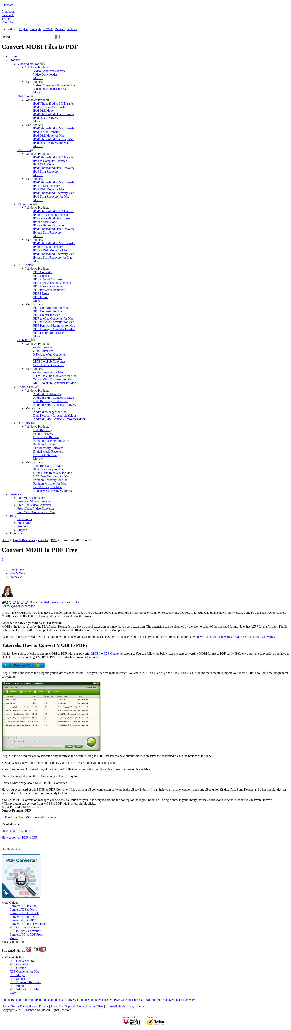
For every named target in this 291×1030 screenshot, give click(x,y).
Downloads (24, 519)
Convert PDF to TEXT (24, 913)
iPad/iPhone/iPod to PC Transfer (53, 103)
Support (22, 530)
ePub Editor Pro (43, 351)
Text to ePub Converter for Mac (53, 379)
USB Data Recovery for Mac (51, 476)
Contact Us (84, 1006)
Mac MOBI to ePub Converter (255, 636)
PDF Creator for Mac (46, 315)
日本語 (48, 29)
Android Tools (26, 387)
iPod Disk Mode (43, 164)
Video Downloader (45, 74)
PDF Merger (41, 293)
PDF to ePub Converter (48, 286)
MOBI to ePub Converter (49, 361)
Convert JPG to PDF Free (26, 934)
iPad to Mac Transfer (46, 132)
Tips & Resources (24, 540)
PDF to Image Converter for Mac (54, 329)
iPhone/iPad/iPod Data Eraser (51, 218)
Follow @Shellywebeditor (18, 606)
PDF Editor (40, 297)
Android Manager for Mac (49, 412)
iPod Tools (24, 150)
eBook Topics (70, 602)
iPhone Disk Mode (45, 221)
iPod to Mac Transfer (46, 185)
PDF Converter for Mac (48, 311)
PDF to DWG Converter (25, 931)
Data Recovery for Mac (48, 465)
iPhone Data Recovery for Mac (52, 257)
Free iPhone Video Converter (35, 508)
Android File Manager (47, 394)
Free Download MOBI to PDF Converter (31, 817)
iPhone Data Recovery (47, 232)
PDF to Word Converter (48, 279)
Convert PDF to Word (23, 909)
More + (38, 78)
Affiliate (98, 1006)
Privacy (43, 1006)
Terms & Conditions (24, 1006)
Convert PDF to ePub (23, 906)
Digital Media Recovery (48, 451)
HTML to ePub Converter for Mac (54, 376)
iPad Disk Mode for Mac (48, 135)
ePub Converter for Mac (48, 372)
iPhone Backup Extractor (49, 225)
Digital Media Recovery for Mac (53, 490)
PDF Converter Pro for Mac (50, 307)
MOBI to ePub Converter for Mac (54, 383)
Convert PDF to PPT (23, 920)
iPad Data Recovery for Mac (51, 142)
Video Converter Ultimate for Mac (54, 85)
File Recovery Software (48, 448)
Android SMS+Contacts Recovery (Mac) (59, 419)
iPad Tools (24, 96)
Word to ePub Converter (48, 365)
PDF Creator (41, 275)
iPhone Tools (25, 204)
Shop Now (24, 522)
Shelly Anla (50, 602)
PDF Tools (24, 265)
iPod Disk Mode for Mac (49, 189)
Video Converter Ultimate (49, 71)
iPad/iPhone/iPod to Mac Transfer (54, 128)
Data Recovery (42, 430)
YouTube (7, 22)
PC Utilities (24, 423)
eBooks (43, 540)
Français (35, 29)
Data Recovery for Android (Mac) (54, 415)
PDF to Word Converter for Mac (53, 322)
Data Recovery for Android (50, 401)
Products (15, 60)
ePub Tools (24, 340)
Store (13, 515)
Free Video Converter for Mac (36, 512)
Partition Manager (44, 444)
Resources (16, 533)
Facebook (8, 15)
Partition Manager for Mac (49, 483)
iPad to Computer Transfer (49, 107)
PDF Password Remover (48, 290)
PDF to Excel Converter (25, 927)
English (23, 29)
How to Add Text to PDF (17, 830)
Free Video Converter (31, 497)
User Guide (17, 570)
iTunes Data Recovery (47, 437)
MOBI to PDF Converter (107, 653)
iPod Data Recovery (46, 171)
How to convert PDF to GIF (19, 837)
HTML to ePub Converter (49, 354)
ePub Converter (43, 347)
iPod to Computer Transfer (50, 161)
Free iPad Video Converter (34, 501)
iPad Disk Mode (43, 110)
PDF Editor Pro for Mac (48, 332)
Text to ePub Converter (47, 358)
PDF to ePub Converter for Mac (53, 318)
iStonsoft (7, 5)
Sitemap (141, 1006)
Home (13, 56)
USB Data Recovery (46, 455)
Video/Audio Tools (29, 64)
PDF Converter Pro (22, 960)
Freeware (15, 494)
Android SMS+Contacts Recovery (54, 404)
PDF (54, 540)
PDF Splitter (17, 978)
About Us (56, 1006)
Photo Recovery (43, 433)
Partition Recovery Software (51, 440)
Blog (130, 1006)
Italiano (72, 29)
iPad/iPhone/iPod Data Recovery (53, 114)
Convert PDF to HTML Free (28, 923)
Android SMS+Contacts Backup (53, 397)
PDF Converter (42, 272)
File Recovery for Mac (47, 487)
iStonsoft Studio (35, 1010)
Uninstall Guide (115, 1006)
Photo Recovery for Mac (48, 469)
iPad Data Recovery (45, 117)
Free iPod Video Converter (34, 505)
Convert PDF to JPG (23, 916)
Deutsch (60, 29)
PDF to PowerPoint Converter (52, 282)
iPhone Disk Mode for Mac (50, 250)
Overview (16, 577)
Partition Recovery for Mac (50, 480)
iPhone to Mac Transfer (48, 246)
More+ (14, 938)
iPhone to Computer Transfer (51, 214)
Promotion (8, 11)
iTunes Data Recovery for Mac (52, 473)
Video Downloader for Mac (50, 88)
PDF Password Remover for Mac (54, 325)
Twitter (6, 18)
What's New (17, 573)
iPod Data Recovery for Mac (51, 196)
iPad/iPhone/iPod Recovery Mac (53, 139)
